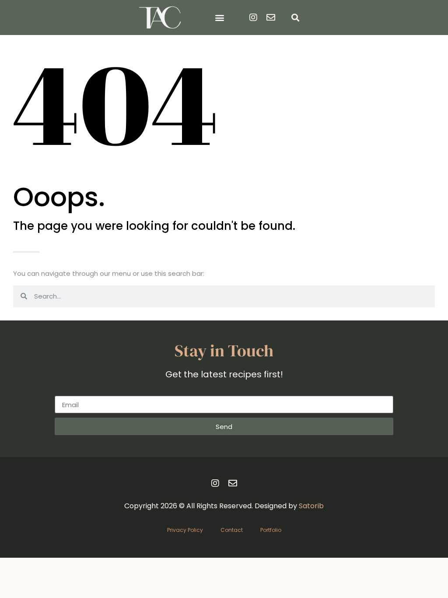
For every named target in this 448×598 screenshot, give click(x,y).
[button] (220, 18)
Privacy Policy (185, 530)
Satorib (311, 506)
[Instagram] (253, 17)
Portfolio (270, 530)
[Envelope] (271, 17)
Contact (231, 530)
